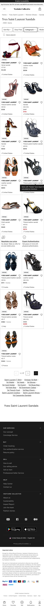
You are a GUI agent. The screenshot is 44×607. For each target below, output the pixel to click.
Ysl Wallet (10, 382)
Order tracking (9, 446)
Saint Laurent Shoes (31, 393)
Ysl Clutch (22, 385)
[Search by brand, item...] (4, 9)
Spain (35, 596)
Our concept (8, 432)
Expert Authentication (30, 241)
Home (4, 14)
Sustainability (8, 501)
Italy (39, 596)
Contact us (7, 487)
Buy (4, 442)
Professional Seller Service (13, 473)
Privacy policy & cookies (21, 544)
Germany (29, 596)
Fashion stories (9, 511)
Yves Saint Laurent (16, 14)
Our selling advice (10, 466)
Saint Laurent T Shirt (13, 380)
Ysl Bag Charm (29, 390)
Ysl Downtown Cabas (27, 387)
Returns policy (8, 452)
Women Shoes (31, 14)
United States (22, 596)
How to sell (7, 463)
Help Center (7, 483)
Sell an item (7, 469)
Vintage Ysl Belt (30, 380)
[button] (39, 9)
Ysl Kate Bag (11, 387)
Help (5, 480)
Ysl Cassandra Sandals (22, 395)
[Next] (28, 373)
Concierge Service (10, 435)
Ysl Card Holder (8, 385)
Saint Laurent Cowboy (11, 393)
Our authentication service (13, 449)
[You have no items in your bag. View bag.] (39, 9)
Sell (5, 459)
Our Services (9, 428)
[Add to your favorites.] (19, 63)
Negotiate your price (9, 241)
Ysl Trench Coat (13, 390)
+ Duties (7, 283)
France (5, 596)
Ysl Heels (20, 382)
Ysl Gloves (31, 382)
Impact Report (8, 504)
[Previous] (16, 373)
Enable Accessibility (22, 1)
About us (6, 497)
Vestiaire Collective (12, 494)
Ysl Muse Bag (34, 385)
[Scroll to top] (36, 373)
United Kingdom (13, 596)
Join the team (8, 507)
